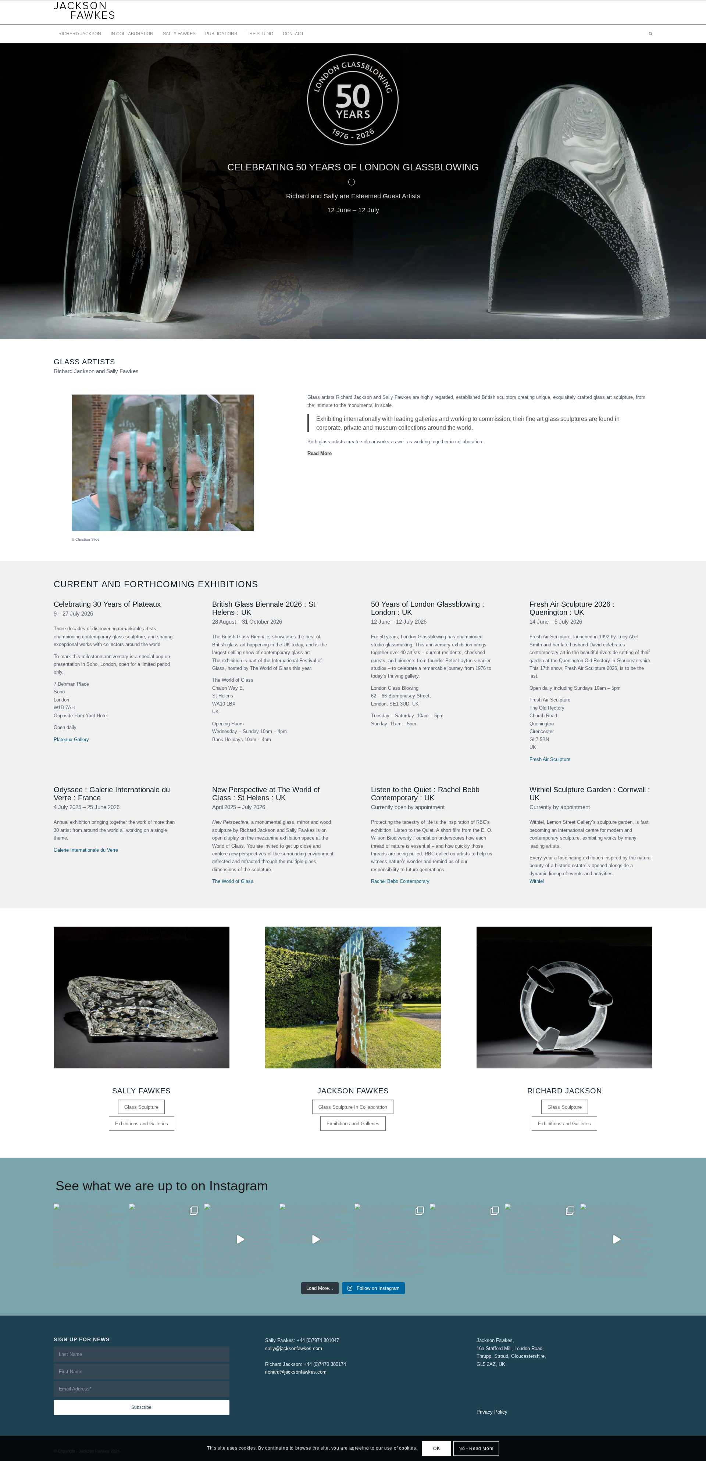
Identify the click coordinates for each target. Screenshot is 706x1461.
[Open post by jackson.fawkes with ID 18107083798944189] (240, 1240)
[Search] (648, 34)
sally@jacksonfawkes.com (293, 1348)
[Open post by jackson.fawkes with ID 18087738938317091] (466, 1240)
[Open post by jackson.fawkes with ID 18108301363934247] (315, 1240)
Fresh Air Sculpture (550, 759)
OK (436, 1448)
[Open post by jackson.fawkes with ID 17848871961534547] (541, 1240)
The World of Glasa (232, 881)
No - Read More (476, 1448)
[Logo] (85, 12)
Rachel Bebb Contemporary (400, 881)
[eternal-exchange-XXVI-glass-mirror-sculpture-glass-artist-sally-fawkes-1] (141, 997)
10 (376, 329)
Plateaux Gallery (71, 739)
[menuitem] (80, 34)
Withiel (537, 881)
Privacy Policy (492, 1412)
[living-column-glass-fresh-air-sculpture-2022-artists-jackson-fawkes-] (353, 997)
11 (382, 329)
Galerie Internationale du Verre (86, 850)
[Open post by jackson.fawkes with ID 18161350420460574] (165, 1240)
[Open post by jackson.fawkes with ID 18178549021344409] (616, 1240)
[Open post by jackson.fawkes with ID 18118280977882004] (90, 1240)
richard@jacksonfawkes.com (296, 1372)
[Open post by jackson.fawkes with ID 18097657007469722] (390, 1240)
